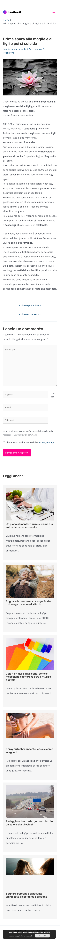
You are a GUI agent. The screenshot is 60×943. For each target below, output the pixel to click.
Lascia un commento (14, 49)
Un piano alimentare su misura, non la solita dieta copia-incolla (29, 525)
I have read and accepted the (30, 442)
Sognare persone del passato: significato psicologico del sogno (26, 895)
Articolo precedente (30, 305)
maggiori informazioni (23, 936)
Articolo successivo (30, 314)
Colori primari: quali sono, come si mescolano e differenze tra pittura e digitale (28, 677)
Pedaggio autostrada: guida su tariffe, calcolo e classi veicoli (29, 823)
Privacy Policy (46, 442)
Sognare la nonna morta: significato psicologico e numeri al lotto (28, 603)
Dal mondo (35, 49)
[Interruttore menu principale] (54, 11)
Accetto (42, 935)
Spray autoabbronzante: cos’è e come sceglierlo (29, 750)
